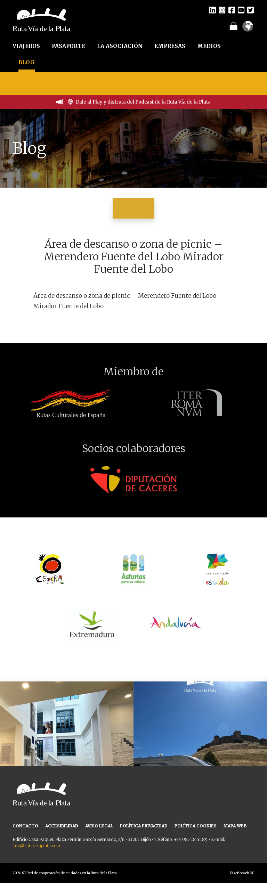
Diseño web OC (242, 873)
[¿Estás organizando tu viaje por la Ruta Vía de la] (67, 748)
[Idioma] (248, 28)
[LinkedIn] (212, 10)
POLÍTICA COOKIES (196, 825)
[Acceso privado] (233, 26)
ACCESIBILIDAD (61, 825)
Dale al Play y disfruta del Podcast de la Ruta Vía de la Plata (143, 102)
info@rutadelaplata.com (36, 845)
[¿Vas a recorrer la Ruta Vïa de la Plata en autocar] (200, 748)
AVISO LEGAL (99, 825)
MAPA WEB (235, 825)
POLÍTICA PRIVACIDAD (144, 825)
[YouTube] (241, 10)
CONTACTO (25, 825)
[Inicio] (42, 19)
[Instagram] (222, 10)
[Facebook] (231, 10)
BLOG (26, 62)
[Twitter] (250, 10)
